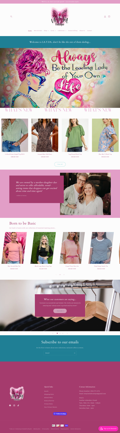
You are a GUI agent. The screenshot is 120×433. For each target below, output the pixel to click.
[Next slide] (67, 333)
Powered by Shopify (27, 428)
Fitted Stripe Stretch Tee (101, 266)
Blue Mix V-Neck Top (105, 154)
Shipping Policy (49, 394)
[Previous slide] (53, 333)
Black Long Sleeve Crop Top (43, 266)
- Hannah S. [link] (60, 311)
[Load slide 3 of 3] (62, 333)
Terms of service (55, 428)
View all (60, 164)
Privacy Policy (48, 404)
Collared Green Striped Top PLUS (15, 154)
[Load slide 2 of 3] (60, 333)
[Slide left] (56, 275)
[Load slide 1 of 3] (57, 333)
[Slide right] (64, 275)
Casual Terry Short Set (72, 266)
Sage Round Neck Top (75, 154)
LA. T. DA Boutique (17, 428)
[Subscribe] (74, 353)
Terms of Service (49, 400)
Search (46, 391)
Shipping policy (65, 428)
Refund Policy (48, 397)
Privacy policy (45, 428)
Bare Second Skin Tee (14, 266)
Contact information (75, 428)
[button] (11, 17)
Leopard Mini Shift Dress (45, 154)
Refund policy (36, 428)
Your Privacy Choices (50, 407)
